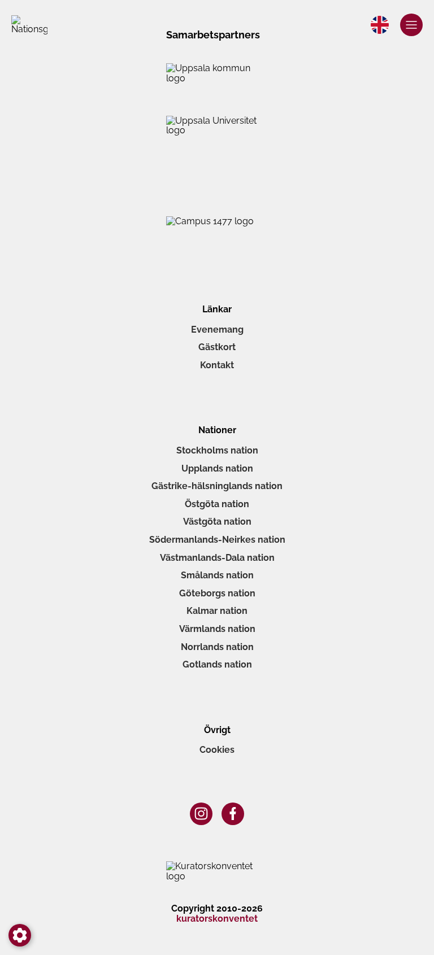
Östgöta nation (217, 504)
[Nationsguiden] (29, 24)
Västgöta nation (217, 521)
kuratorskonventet (217, 919)
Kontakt (217, 365)
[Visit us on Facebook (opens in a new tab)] (233, 814)
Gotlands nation (217, 664)
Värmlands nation (217, 628)
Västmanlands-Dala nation (217, 557)
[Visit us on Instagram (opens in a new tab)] (201, 814)
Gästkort (217, 347)
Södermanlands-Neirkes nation (217, 539)
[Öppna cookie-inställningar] (19, 935)
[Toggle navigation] (411, 25)
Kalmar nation (217, 610)
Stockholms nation (217, 450)
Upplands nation (217, 468)
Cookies (217, 749)
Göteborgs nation (217, 593)
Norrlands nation (217, 647)
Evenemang (217, 329)
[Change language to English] (380, 25)
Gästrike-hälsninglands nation (217, 486)
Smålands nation (217, 575)
